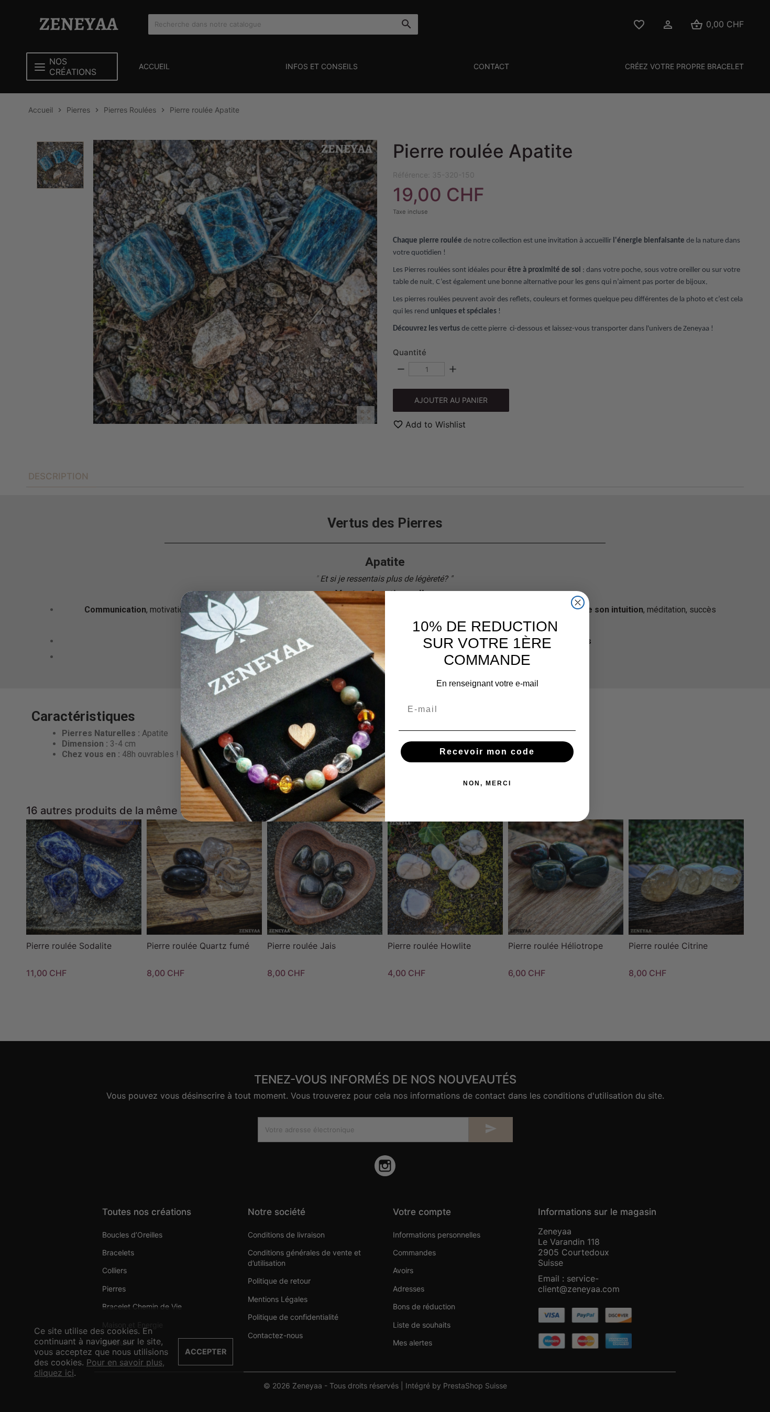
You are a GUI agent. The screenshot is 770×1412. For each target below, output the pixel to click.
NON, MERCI (487, 783)
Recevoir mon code (487, 751)
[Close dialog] (577, 602)
